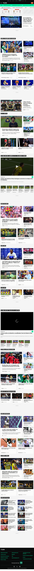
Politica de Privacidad (4, 552)
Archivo (24, 557)
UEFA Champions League (6, 60)
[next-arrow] (33, 85)
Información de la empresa (5, 556)
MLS (2, 494)
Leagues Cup (3, 242)
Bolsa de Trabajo (3, 559)
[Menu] (1, 3)
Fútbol (19, 152)
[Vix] (32, 3)
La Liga (3, 225)
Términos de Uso (3, 554)
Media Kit (13, 554)
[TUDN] (5, 3)
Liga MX (3, 135)
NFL (2, 435)
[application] (17, 167)
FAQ (12, 556)
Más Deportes (3, 452)
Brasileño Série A (26, 467)
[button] (17, 166)
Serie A (2, 152)
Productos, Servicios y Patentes (28, 555)
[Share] (32, 177)
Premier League (4, 371)
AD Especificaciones (15, 552)
